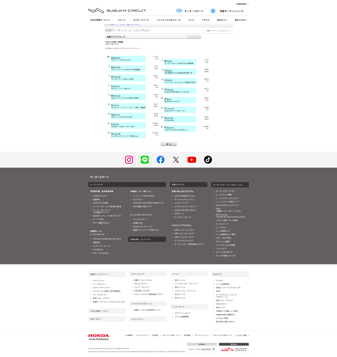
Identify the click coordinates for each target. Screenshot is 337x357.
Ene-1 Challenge (101, 253)
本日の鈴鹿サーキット (100, 19)
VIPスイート (179, 213)
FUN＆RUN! (98, 249)
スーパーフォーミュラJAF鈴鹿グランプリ (101, 211)
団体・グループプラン (101, 298)
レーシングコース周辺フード (227, 201)
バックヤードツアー (182, 203)
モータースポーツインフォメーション (228, 184)
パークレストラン (100, 294)
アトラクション (99, 280)
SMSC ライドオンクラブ (184, 237)
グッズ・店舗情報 (182, 316)
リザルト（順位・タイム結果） (227, 220)
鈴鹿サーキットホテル (143, 280)
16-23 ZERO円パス (224, 252)
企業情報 (129, 335)
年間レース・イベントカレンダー (229, 287)
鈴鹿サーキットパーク (233, 11)
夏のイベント (180, 287)
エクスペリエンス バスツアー (186, 206)
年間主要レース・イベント (140, 239)
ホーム (107, 24)
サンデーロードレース (102, 246)
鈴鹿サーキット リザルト (117, 24)
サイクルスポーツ (140, 219)
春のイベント (180, 280)
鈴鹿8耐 (96, 199)
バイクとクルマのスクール (168, 19)
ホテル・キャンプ (141, 19)
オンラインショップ (182, 313)
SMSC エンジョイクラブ (184, 233)
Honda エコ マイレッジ (142, 226)
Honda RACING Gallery (185, 210)
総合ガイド (222, 19)
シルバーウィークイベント (185, 290)
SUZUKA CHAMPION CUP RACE (107, 239)
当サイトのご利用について (223, 335)
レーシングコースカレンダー (227, 198)
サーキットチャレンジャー (185, 199)
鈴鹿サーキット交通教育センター (147, 310)
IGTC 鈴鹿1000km (101, 222)
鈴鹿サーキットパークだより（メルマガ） (109, 301)
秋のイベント (180, 294)
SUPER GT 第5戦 (100, 203)
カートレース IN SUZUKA (143, 196)
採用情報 (187, 335)
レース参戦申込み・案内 (226, 234)
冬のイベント (180, 297)
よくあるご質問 (222, 318)
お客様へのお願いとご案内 (227, 311)
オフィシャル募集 (223, 241)
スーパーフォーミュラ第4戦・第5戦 (107, 206)
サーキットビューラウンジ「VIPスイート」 (226, 295)
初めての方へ (241, 19)
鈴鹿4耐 (96, 242)
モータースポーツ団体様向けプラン (189, 244)
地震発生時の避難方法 (225, 314)
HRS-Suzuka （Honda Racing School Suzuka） (231, 215)
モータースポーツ (193, 11)
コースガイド (221, 227)
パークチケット (99, 284)
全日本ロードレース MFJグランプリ (107, 215)
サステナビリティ (142, 335)
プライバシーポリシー (202, 335)
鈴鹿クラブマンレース (133, 24)
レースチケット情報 (224, 194)
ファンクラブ (221, 248)
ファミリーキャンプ (141, 287)
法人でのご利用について (171, 335)
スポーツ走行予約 (223, 238)
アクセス (206, 19)
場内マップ (220, 307)
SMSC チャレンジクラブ (184, 230)
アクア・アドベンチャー (102, 287)
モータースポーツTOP (225, 191)
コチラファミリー (138, 319)
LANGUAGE (241, 4)
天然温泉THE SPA (142, 290)
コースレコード (222, 223)
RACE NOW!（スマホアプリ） (227, 205)
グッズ (191, 19)
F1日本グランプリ (100, 196)
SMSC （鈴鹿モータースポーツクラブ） (228, 209)
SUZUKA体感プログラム (185, 196)
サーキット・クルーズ (183, 217)
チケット (122, 19)
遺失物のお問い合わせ (225, 321)
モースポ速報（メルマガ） (226, 255)
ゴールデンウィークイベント (186, 283)
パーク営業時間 (222, 284)
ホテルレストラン (141, 283)
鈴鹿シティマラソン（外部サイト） (146, 230)
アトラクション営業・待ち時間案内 (107, 291)
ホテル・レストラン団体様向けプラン (148, 294)
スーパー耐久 (98, 219)
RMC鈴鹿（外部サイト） (142, 206)
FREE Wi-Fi (221, 304)
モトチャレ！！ (138, 199)
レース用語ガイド (223, 231)
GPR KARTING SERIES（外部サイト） (148, 203)
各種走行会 (138, 223)
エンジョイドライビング (184, 240)
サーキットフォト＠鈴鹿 (225, 245)
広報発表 (155, 335)
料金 (218, 291)
